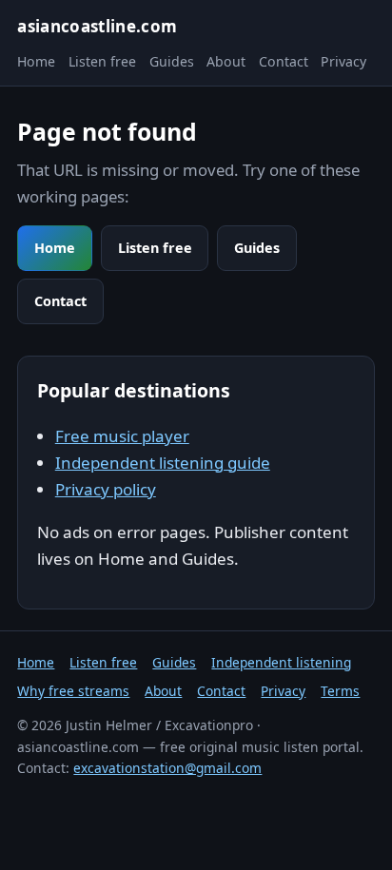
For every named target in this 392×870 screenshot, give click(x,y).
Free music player (122, 436)
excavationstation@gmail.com (167, 768)
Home (36, 61)
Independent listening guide (162, 463)
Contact (283, 61)
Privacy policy (105, 489)
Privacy (343, 61)
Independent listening (281, 662)
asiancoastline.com (97, 26)
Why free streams (73, 691)
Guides (171, 61)
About (225, 61)
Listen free (102, 61)
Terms (340, 691)
